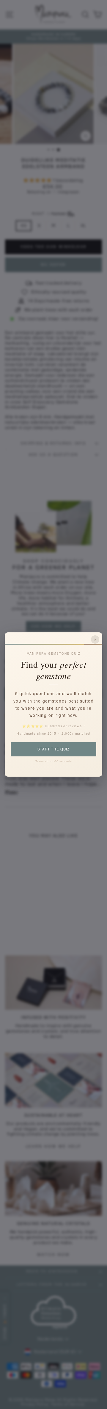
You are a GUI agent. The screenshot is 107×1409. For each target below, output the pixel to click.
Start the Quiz (53, 749)
